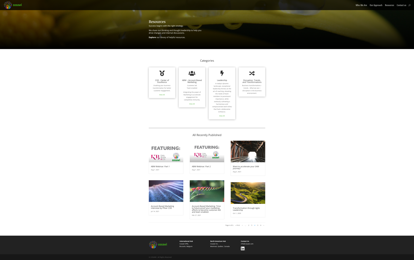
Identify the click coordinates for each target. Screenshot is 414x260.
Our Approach (376, 5)
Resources (389, 5)
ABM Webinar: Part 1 (160, 166)
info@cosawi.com (247, 244)
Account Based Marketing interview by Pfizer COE (162, 207)
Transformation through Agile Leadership (246, 209)
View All (162, 95)
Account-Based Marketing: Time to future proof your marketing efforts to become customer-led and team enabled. (206, 209)
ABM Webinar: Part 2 (201, 166)
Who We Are (361, 5)
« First (237, 225)
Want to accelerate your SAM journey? (246, 167)
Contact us (401, 5)
